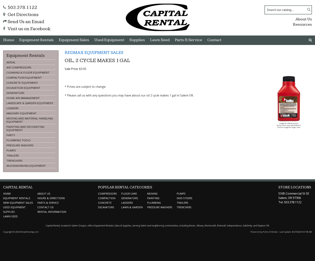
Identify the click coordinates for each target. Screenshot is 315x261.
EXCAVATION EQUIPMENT (23, 88)
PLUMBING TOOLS (18, 140)
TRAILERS (12, 155)
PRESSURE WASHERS (20, 145)
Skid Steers (184, 198)
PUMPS (11, 150)
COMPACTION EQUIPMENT (24, 77)
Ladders (127, 202)
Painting (153, 198)
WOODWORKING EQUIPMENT (26, 165)
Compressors (107, 193)
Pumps (181, 193)
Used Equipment (14, 207)
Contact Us (45, 207)
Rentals (36, 39)
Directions (51, 198)
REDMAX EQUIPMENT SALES (94, 52)
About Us (303, 19)
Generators (129, 198)
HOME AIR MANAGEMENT (23, 98)
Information (51, 211)
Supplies (137, 39)
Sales (74, 39)
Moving (152, 193)
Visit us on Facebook (29, 29)
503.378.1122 (22, 7)
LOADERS (12, 108)
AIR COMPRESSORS (18, 67)
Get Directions (23, 14)
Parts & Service (188, 39)
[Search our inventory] (310, 40)
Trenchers (184, 207)
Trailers (182, 202)
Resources (302, 24)
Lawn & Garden (132, 207)
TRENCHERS (14, 160)
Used (109, 39)
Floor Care (129, 193)
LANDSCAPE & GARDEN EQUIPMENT (29, 103)
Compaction (106, 198)
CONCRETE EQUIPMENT (22, 82)
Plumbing (154, 202)
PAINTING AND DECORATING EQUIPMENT (25, 128)
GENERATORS (15, 93)
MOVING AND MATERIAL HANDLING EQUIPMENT (29, 119)
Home (8, 39)
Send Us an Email (26, 22)
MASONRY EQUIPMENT (21, 113)
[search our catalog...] (309, 9)
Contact (214, 39)
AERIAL (10, 62)
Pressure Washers (159, 207)
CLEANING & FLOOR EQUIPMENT (27, 72)
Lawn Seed (160, 39)
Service (48, 202)
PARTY (10, 135)
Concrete (105, 202)
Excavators (106, 207)
